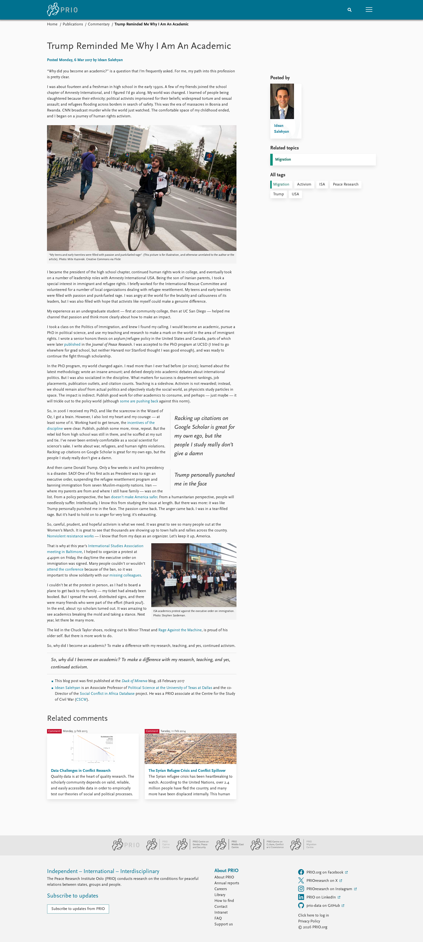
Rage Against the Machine (180, 630)
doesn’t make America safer (134, 497)
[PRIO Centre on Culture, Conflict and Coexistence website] (265, 850)
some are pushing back (139, 401)
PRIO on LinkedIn (321, 897)
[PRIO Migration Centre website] (301, 850)
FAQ (218, 918)
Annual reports (226, 883)
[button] (369, 10)
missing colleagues (125, 575)
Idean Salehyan (67, 688)
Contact (220, 907)
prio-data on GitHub (323, 906)
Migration (283, 160)
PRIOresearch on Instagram (329, 889)
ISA (322, 185)
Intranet (221, 913)
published (72, 345)
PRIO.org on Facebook (325, 873)
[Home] (62, 9)
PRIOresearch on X (322, 881)
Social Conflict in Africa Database (107, 694)
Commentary (98, 24)
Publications (73, 24)
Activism (304, 185)
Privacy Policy (309, 921)
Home (52, 24)
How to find (224, 901)
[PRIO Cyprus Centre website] (156, 850)
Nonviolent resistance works (70, 536)
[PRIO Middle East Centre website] (227, 850)
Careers (220, 889)
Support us (223, 924)
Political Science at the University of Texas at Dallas (170, 688)
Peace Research (346, 185)
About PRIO (224, 877)
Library (219, 895)
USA (295, 194)
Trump (278, 194)
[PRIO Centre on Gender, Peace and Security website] (190, 850)
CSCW (81, 700)
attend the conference (65, 570)
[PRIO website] (124, 850)
